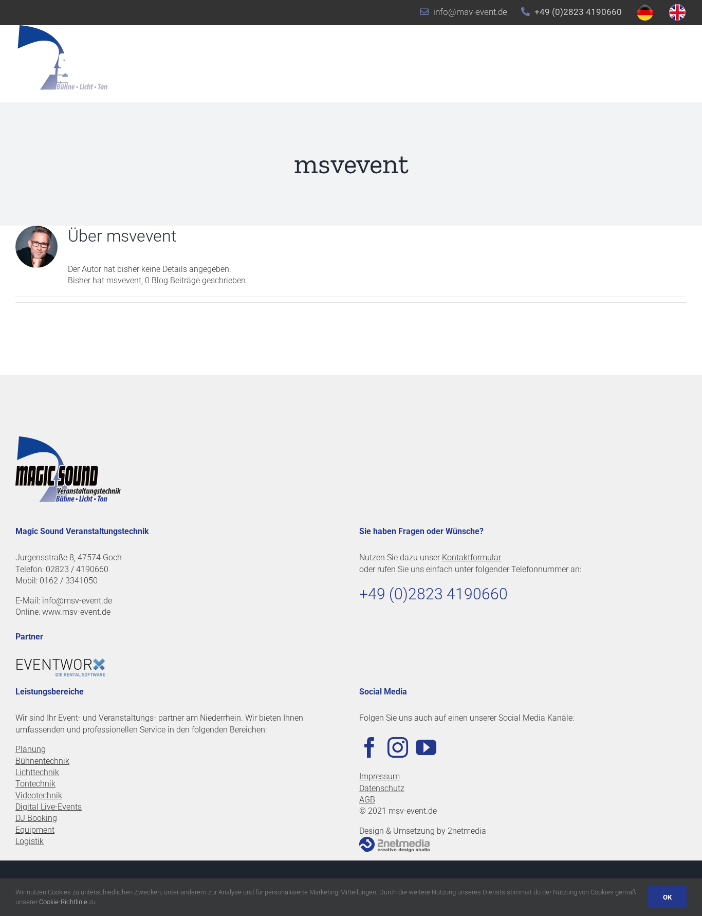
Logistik (29, 841)
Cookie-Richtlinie (63, 902)
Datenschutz (381, 788)
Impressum (379, 776)
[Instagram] (397, 747)
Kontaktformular (471, 557)
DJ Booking (36, 818)
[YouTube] (426, 747)
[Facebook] (369, 747)
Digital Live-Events (48, 807)
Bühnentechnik (42, 761)
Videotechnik (38, 795)
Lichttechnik (37, 772)
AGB (367, 799)
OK (667, 897)
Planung (30, 749)
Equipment (34, 830)
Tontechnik (35, 784)
